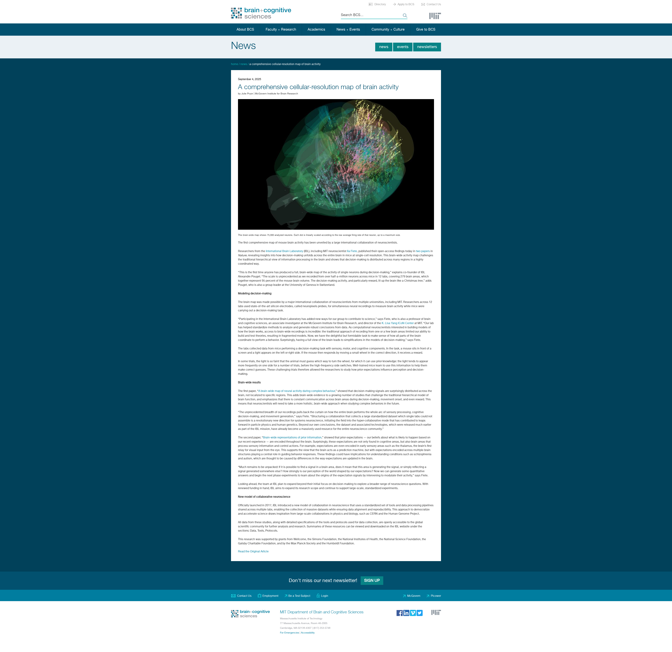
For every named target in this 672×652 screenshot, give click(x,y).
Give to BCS (425, 29)
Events (402, 47)
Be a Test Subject (299, 596)
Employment (270, 596)
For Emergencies (289, 633)
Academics (316, 29)
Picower (436, 596)
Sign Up (372, 581)
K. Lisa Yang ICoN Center (398, 323)
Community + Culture (388, 29)
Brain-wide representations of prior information (292, 437)
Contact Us (434, 4)
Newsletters (427, 47)
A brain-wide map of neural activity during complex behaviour (296, 391)
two (418, 251)
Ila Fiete (352, 251)
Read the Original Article (253, 551)
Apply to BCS (406, 4)
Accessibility (308, 633)
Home (234, 64)
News (383, 47)
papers (425, 251)
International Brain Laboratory (284, 251)
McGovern (413, 596)
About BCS (245, 29)
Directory (380, 4)
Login (324, 596)
